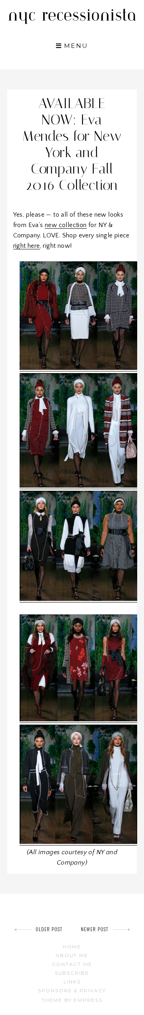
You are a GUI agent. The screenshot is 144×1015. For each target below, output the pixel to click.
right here (26, 245)
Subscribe (72, 973)
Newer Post (95, 929)
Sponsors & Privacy (72, 990)
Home (72, 947)
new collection (66, 225)
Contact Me (72, 964)
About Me (72, 955)
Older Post (49, 929)
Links (72, 982)
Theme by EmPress (72, 1000)
